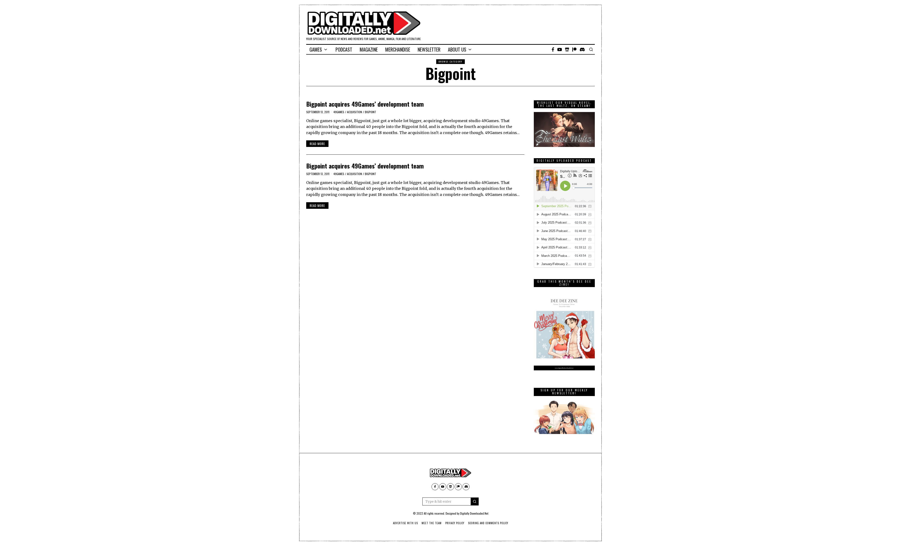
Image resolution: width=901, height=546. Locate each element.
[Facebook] (552, 49)
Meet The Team (432, 523)
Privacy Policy (454, 523)
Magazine (369, 49)
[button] (475, 501)
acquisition (354, 112)
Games (315, 49)
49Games (338, 112)
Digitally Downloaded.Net (474, 513)
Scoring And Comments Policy (488, 523)
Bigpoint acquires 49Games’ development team (365, 103)
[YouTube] (559, 49)
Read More (317, 143)
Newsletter (429, 49)
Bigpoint (370, 112)
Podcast (344, 49)
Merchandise (397, 49)
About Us (457, 49)
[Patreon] (574, 49)
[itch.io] (567, 49)
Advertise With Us (405, 523)
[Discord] (582, 49)
